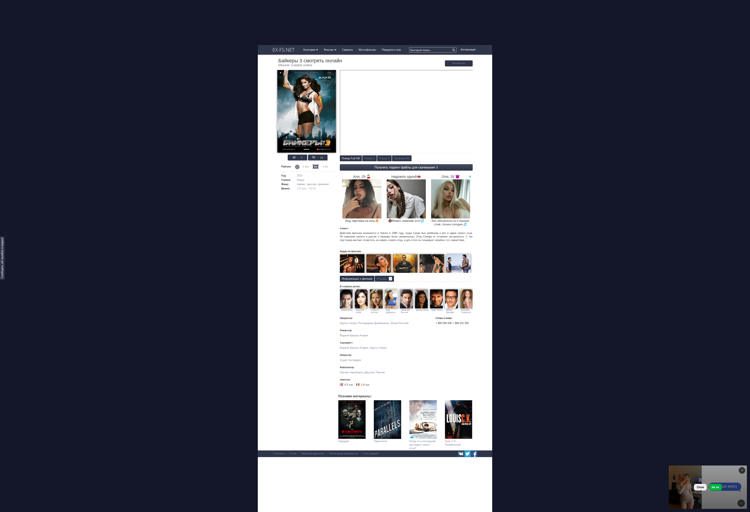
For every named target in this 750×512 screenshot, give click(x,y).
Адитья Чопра (348, 323)
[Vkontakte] (461, 453)
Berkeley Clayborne (466, 311)
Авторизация (468, 49)
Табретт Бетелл (375, 311)
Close (700, 487)
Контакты (279, 453)
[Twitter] (467, 453)
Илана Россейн (400, 323)
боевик (301, 184)
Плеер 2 (369, 158)
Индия (300, 179)
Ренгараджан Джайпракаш (373, 323)
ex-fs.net (283, 49)
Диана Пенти (422, 310)
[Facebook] (474, 453)
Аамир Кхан (347, 310)
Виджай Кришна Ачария (354, 335)
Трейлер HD (402, 158)
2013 (299, 175)
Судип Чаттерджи (350, 360)
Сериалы (347, 49)
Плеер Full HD (351, 158)
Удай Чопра (436, 310)
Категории (309, 49)
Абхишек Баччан (405, 311)
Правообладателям (312, 453)
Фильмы (329, 49)
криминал (323, 184)
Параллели (380, 441)
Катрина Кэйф (360, 311)
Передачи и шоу (391, 49)
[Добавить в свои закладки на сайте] (459, 65)
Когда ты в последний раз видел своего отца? (422, 445)
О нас (293, 453)
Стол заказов (371, 453)
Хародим (343, 441)
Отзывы (384, 278)
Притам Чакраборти (351, 372)
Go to (715, 487)
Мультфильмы (367, 49)
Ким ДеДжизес (391, 311)
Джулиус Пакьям (375, 372)
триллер (311, 184)
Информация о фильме (357, 278)
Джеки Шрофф (450, 311)
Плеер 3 (384, 158)
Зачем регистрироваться (343, 453)
